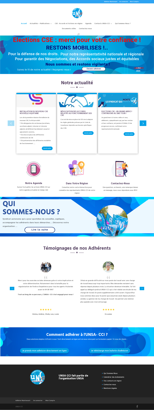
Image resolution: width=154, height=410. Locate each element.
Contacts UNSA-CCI (102, 24)
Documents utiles (69, 29)
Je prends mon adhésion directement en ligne (44, 350)
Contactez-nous (85, 29)
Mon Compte (134, 2)
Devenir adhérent (94, 69)
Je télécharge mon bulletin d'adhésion (109, 350)
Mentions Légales (110, 388)
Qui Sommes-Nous (110, 373)
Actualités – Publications (40, 24)
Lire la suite (47, 148)
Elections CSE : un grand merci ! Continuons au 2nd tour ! (116, 112)
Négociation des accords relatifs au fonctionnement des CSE (76, 113)
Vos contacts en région (112, 380)
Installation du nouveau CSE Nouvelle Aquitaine (34, 112)
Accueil (24, 24)
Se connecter (123, 2)
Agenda (88, 24)
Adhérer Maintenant (110, 2)
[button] (143, 123)
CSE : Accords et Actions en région (68, 24)
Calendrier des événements (114, 377)
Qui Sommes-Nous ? (123, 24)
